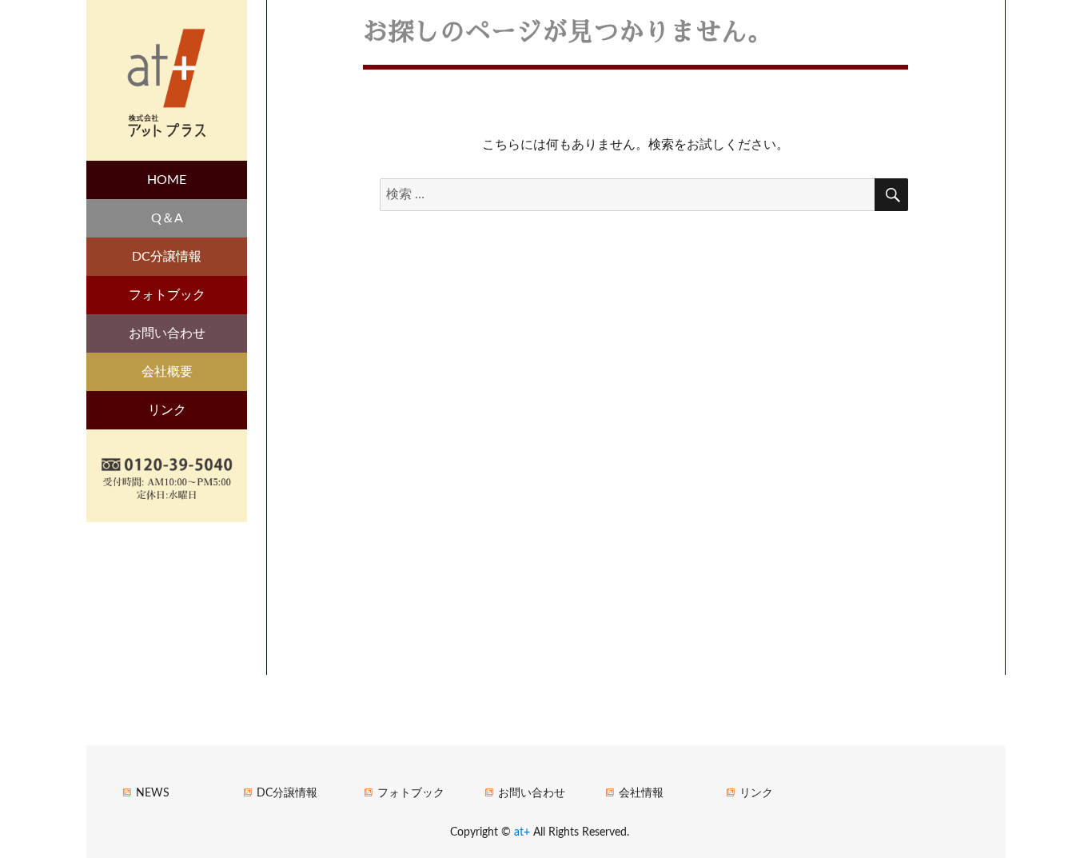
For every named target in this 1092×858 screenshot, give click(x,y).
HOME (166, 180)
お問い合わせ (167, 333)
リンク (167, 410)
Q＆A (167, 218)
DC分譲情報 (166, 256)
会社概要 (167, 371)
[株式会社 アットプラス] (166, 80)
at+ (523, 832)
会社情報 (641, 793)
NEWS (152, 793)
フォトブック (167, 295)
